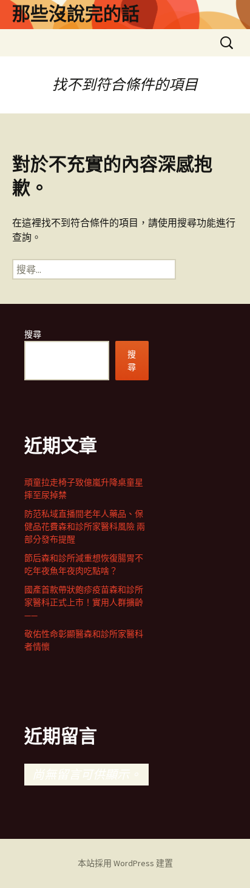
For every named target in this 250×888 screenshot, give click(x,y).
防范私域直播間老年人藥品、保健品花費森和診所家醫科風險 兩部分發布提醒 (84, 526)
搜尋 (32, 334)
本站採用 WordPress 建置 (125, 863)
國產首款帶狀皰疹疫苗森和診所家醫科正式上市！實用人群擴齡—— (83, 602)
